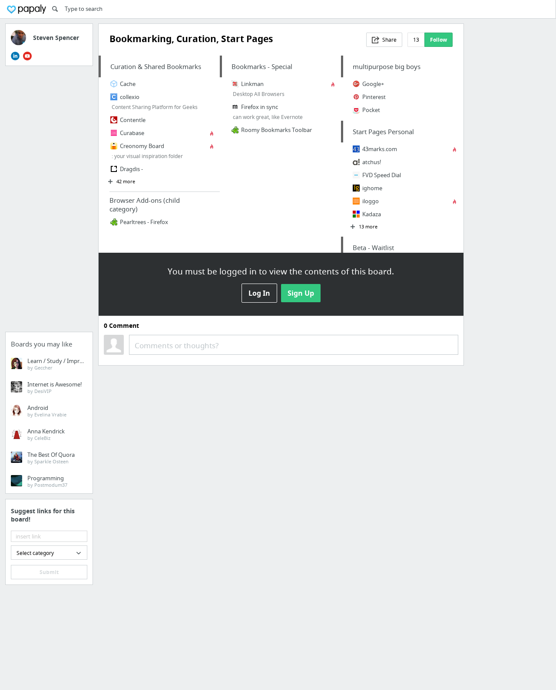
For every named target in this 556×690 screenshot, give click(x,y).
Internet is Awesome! (54, 387)
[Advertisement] (49, 201)
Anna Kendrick (46, 434)
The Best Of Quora (51, 458)
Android (46, 411)
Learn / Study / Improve (58, 364)
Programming (47, 481)
